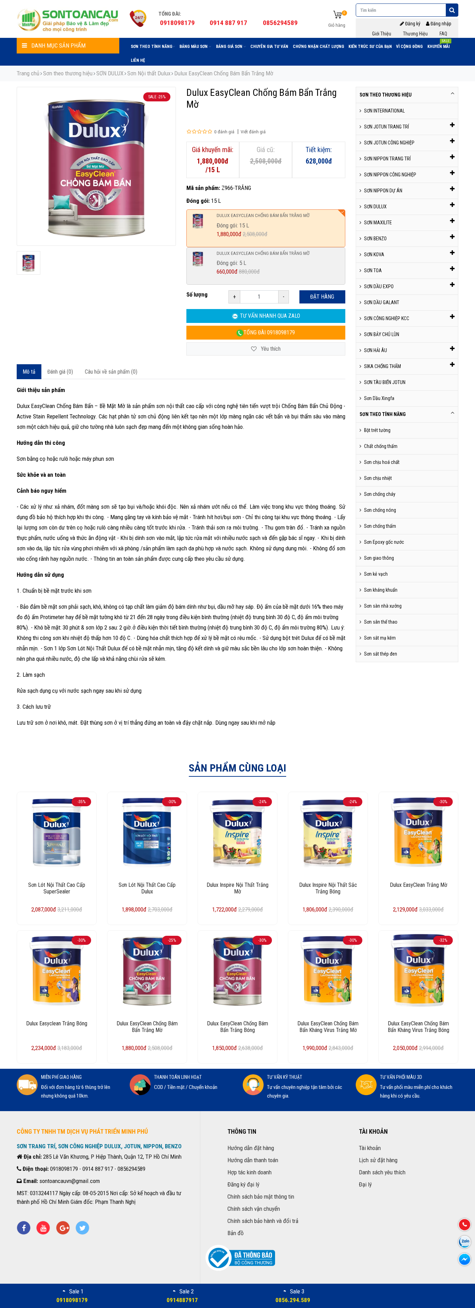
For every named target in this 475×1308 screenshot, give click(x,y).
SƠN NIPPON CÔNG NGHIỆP (390, 174)
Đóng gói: (198, 200)
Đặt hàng (322, 296)
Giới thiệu (381, 33)
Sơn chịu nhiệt (378, 478)
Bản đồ (235, 1233)
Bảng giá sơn (229, 46)
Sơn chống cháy (379, 494)
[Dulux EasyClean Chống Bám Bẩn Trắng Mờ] (28, 263)
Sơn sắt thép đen (380, 654)
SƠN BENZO (375, 238)
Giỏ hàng (336, 25)
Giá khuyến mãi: (212, 149)
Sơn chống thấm (380, 526)
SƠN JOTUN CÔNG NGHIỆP (389, 142)
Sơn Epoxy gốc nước (384, 542)
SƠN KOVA (374, 254)
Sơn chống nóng (380, 510)
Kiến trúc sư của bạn (370, 46)
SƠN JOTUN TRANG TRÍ (386, 127)
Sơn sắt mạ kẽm (380, 638)
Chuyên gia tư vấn (269, 46)
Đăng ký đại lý (243, 1184)
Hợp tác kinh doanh (249, 1172)
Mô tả (29, 371)
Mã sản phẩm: (203, 187)
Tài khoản (370, 1147)
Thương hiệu (415, 33)
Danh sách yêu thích (382, 1172)
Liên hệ (138, 60)
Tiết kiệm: (319, 149)
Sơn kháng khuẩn (380, 590)
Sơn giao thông (379, 558)
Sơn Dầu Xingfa (379, 398)
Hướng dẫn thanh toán (252, 1160)
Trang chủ (28, 73)
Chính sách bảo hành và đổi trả (262, 1220)
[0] (337, 15)
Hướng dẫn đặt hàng (250, 1147)
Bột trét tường (377, 430)
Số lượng (197, 294)
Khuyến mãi (438, 45)
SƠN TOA (373, 270)
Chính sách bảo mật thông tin (260, 1196)
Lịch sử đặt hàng (378, 1160)
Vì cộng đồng (409, 46)
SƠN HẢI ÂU (375, 350)
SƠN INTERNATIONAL (384, 111)
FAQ (443, 33)
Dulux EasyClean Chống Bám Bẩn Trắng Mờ (223, 73)
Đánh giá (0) (60, 371)
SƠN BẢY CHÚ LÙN (381, 334)
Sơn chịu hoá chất (382, 462)
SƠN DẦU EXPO (379, 286)
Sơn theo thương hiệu (67, 73)
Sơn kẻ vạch (376, 574)
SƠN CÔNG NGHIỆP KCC (386, 318)
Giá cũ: (266, 149)
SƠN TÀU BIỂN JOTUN (384, 382)
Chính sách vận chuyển (253, 1208)
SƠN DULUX (109, 73)
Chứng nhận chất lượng (318, 46)
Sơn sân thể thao (380, 622)
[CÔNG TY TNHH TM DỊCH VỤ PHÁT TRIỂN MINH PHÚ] (68, 19)
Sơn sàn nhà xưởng (383, 606)
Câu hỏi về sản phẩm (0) (111, 371)
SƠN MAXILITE (378, 222)
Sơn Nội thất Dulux (148, 73)
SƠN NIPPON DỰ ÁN (383, 190)
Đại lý (365, 1184)
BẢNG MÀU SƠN (194, 46)
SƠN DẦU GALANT (381, 302)
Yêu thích (270, 348)
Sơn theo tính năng (151, 46)
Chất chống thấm (380, 446)
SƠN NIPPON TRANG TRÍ (387, 158)
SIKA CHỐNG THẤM (382, 366)
